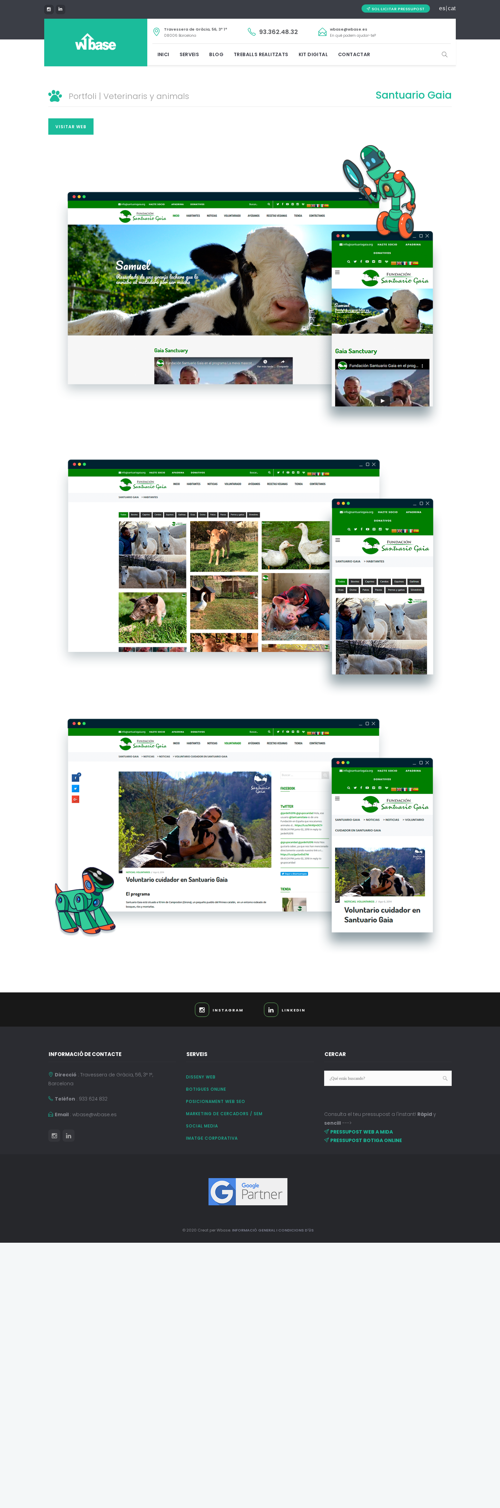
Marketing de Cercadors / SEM (224, 1114)
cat (452, 8)
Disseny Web (201, 1077)
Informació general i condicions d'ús (273, 1230)
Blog (216, 54)
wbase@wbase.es (348, 29)
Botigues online (206, 1089)
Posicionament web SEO (215, 1101)
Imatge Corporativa (212, 1138)
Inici (163, 54)
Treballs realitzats (261, 54)
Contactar (354, 54)
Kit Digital (313, 54)
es (442, 8)
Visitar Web (70, 127)
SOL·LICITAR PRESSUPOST (398, 9)
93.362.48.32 (278, 32)
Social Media (202, 1126)
